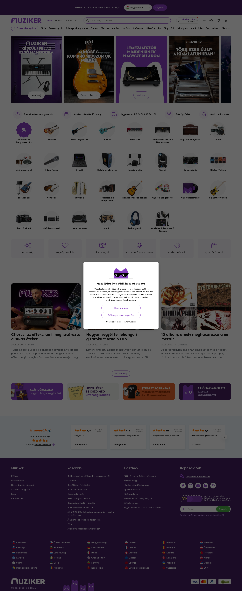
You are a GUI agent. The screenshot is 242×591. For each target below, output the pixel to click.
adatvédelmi (143, 297)
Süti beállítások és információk (121, 321)
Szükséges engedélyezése (121, 315)
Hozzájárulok (121, 308)
